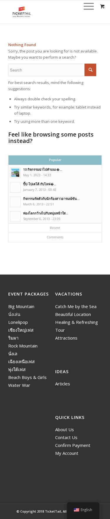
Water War (19, 385)
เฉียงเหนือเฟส (21, 361)
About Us (64, 429)
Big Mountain (21, 306)
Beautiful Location (73, 314)
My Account (66, 453)
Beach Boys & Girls (27, 377)
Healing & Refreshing (76, 322)
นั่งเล (12, 354)
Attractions (66, 338)
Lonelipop (18, 322)
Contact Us (66, 437)
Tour (60, 330)
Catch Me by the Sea (76, 306)
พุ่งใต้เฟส (17, 369)
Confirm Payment (72, 445)
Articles (62, 384)
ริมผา (13, 338)
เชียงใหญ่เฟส (20, 330)
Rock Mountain (23, 346)
